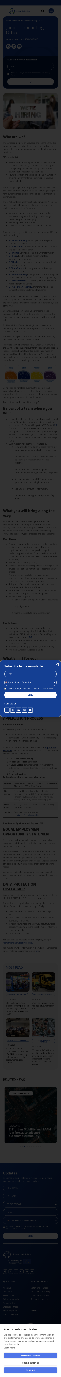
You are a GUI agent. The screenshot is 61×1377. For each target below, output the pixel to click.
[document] (30, 688)
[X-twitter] (12, 710)
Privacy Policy (48, 688)
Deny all (30, 1370)
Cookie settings (30, 1363)
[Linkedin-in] (18, 710)
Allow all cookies (30, 1355)
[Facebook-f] (7, 710)
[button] (56, 664)
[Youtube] (30, 710)
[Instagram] (24, 710)
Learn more (9, 1347)
